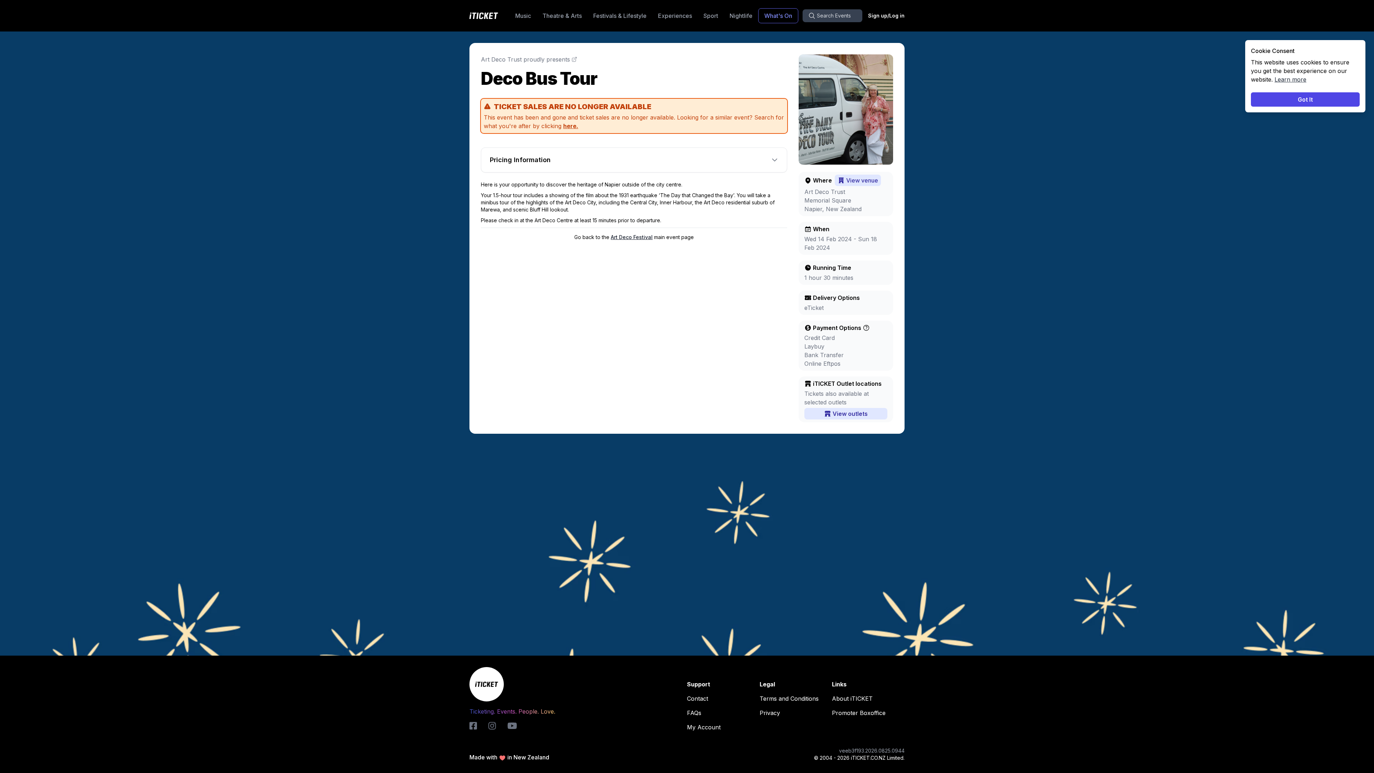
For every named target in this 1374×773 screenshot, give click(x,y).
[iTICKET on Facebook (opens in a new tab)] (473, 725)
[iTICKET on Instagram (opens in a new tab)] (492, 725)
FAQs (694, 712)
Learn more (1290, 79)
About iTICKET (852, 698)
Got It (1305, 99)
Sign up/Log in (886, 16)
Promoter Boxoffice (859, 712)
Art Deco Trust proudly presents (525, 59)
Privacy (770, 712)
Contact (697, 698)
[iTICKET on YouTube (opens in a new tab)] (512, 725)
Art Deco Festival (632, 237)
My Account (704, 727)
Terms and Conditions (789, 698)
